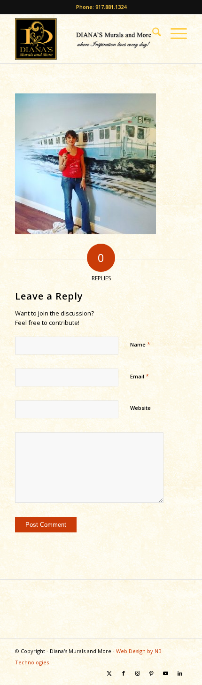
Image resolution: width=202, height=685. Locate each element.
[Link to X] (109, 673)
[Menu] (174, 33)
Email (139, 376)
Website (140, 407)
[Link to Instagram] (138, 673)
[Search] (152, 33)
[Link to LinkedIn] (180, 673)
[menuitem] (152, 33)
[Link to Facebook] (124, 673)
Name (140, 344)
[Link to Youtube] (166, 673)
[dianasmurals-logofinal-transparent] (83, 39)
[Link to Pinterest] (152, 673)
